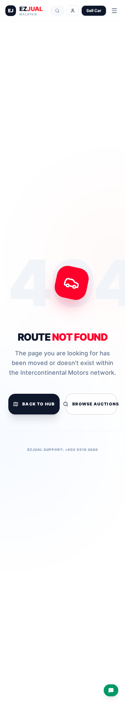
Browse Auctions (94, 403)
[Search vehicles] (57, 10)
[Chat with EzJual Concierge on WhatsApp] (111, 690)
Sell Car (93, 10)
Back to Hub (38, 403)
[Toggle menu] (114, 10)
